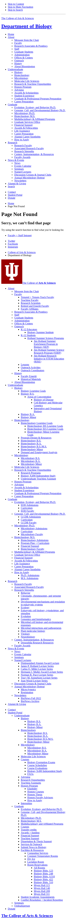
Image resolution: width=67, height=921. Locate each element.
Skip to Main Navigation (20, 7)
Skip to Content (16, 4)
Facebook (13, 243)
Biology (26, 26)
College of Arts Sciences (22, 252)
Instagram (13, 246)
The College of (39, 283)
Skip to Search (15, 9)
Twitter (11, 241)
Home (11, 34)
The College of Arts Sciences (17, 18)
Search (11, 186)
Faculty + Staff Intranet (20, 235)
